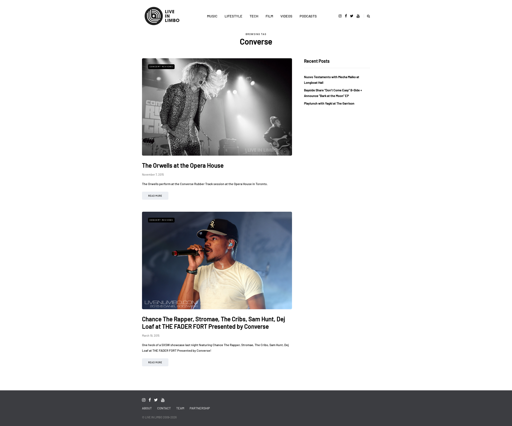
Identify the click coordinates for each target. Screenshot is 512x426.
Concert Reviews (161, 66)
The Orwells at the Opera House (183, 165)
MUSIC (212, 16)
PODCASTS (308, 16)
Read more (155, 195)
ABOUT (147, 408)
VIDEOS (286, 16)
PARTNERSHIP (200, 408)
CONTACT (164, 408)
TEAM (180, 408)
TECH (254, 16)
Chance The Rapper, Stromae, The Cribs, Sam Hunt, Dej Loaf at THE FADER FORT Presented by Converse (213, 322)
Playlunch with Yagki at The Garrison (329, 103)
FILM (269, 16)
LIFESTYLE (233, 16)
